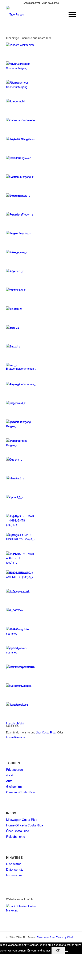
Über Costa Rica (17, 831)
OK (58, 950)
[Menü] (70, 14)
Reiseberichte (15, 836)
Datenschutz (15, 869)
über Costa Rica (46, 732)
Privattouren (14, 769)
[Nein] (66, 951)
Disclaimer (13, 863)
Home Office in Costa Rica (24, 825)
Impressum (14, 875)
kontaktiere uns (15, 737)
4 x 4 (9, 775)
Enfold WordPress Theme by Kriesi (55, 937)
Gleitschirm (14, 786)
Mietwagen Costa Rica (21, 819)
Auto (9, 780)
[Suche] (60, 14)
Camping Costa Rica (20, 792)
